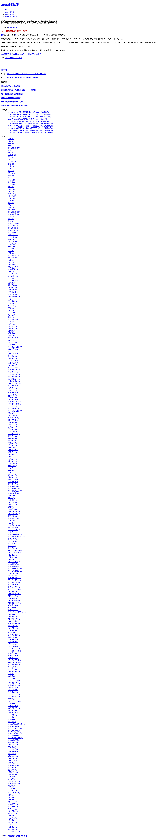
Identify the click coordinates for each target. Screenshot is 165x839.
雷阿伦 (11, 315)
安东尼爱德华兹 (14, 402)
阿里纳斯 (12, 813)
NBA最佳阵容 (14, 518)
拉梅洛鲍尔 (13, 811)
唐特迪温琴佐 (14, 635)
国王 (11, 187)
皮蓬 (11, 251)
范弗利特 (12, 557)
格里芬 (11, 523)
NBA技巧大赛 (14, 731)
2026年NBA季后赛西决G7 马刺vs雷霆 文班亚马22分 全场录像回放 (30, 123)
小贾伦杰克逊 (14, 235)
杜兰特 (12, 335)
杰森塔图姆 (13, 573)
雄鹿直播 (12, 424)
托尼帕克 (12, 294)
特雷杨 (11, 786)
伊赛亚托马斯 (14, 783)
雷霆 (11, 191)
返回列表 (4, 70)
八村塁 (11, 614)
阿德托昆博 (13, 338)
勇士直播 (12, 415)
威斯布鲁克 (13, 349)
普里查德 (12, 790)
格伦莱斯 (12, 715)
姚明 (11, 795)
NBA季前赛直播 (15, 347)
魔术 (11, 150)
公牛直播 (12, 422)
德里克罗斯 (13, 367)
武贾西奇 (12, 326)
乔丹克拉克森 (14, 626)
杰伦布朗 (12, 237)
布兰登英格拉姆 (14, 603)
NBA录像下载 (14, 793)
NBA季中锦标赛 (15, 534)
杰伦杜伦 (12, 822)
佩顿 (11, 260)
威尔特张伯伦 (14, 708)
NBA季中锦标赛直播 (16, 536)
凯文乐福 (12, 539)
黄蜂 (11, 141)
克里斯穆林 (13, 706)
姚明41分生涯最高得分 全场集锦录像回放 (12, 94)
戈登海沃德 (13, 751)
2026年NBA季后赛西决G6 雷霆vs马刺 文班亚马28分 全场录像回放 (30, 126)
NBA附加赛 (13, 767)
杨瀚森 (11, 777)
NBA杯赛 (12, 779)
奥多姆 (11, 322)
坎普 (11, 262)
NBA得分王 (13, 228)
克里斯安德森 (14, 381)
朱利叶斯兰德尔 (14, 578)
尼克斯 (12, 184)
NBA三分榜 (13, 230)
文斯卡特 (12, 761)
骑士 (11, 152)
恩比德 (11, 520)
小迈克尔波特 (14, 690)
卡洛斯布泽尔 (14, 642)
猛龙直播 (12, 438)
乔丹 (11, 219)
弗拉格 (11, 788)
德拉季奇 (12, 669)
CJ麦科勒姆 (13, 607)
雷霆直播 (12, 454)
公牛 (11, 178)
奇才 (11, 139)
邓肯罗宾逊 (13, 639)
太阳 (11, 200)
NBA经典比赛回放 (11, 16)
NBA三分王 (13, 232)
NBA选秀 (13, 269)
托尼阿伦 (12, 328)
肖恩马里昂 (13, 390)
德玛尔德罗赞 (14, 562)
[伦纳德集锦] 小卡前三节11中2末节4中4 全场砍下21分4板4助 (21, 54)
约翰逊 (11, 239)
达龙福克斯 (13, 692)
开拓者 (12, 196)
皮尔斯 (11, 310)
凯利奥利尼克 (14, 685)
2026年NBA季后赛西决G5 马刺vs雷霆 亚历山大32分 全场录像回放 (30, 128)
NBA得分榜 (13, 226)
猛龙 (11, 168)
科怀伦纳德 (8, 58)
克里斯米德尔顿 (14, 580)
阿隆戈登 (12, 516)
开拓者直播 (13, 479)
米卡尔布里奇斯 (14, 701)
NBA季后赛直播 (15, 491)
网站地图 (17, 836)
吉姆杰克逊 (13, 747)
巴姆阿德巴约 (14, 671)
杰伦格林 (12, 591)
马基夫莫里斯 (14, 683)
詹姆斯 (12, 303)
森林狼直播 (13, 420)
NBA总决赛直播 (14, 493)
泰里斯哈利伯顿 (14, 594)
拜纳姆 (11, 331)
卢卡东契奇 (13, 406)
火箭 (11, 198)
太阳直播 (12, 427)
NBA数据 (13, 276)
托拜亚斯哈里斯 (14, 651)
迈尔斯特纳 (13, 596)
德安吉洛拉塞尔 (14, 617)
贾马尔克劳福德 (14, 383)
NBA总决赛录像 (10, 14)
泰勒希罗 (12, 637)
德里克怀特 (13, 667)
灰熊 (11, 207)
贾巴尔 (11, 559)
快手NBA (12, 809)
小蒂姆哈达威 (14, 582)
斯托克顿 (12, 274)
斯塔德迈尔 (13, 763)
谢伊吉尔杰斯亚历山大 (17, 612)
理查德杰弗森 (14, 376)
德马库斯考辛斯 (14, 552)
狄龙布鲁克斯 (14, 610)
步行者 (12, 155)
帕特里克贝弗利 (14, 662)
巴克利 (12, 244)
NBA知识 (12, 543)
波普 (11, 674)
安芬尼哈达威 (14, 374)
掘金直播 (12, 470)
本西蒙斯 (12, 758)
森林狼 (12, 194)
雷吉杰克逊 (13, 687)
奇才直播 (12, 459)
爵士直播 (12, 445)
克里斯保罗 (13, 363)
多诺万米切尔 (14, 697)
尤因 (11, 253)
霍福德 (11, 699)
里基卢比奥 (13, 644)
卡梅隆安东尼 (14, 365)
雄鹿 (11, 175)
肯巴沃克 (12, 818)
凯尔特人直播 (14, 434)
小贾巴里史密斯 (14, 589)
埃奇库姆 (12, 827)
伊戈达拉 (12, 502)
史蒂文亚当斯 (14, 379)
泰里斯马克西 (14, 649)
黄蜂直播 (12, 466)
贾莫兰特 (12, 598)
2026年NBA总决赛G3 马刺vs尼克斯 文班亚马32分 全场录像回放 (29, 117)
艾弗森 (11, 283)
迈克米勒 (12, 395)
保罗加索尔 (13, 319)
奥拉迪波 (12, 774)
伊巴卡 (11, 498)
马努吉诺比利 (14, 296)
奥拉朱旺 (12, 242)
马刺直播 (12, 452)
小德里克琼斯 (14, 681)
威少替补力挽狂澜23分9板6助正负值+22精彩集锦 (23, 77)
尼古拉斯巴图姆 (14, 660)
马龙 (11, 271)
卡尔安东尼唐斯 (14, 404)
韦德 (11, 299)
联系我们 (24, 836)
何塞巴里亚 (13, 392)
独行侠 (12, 182)
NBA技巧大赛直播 (15, 729)
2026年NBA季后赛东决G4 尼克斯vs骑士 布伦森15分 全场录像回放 (30, 130)
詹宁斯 (11, 815)
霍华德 (11, 333)
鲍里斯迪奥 (13, 527)
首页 (6, 10)
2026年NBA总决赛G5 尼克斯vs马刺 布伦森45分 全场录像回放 (29, 112)
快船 (2, 35)
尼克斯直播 (13, 450)
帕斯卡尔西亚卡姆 (15, 550)
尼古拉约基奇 (14, 514)
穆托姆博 (12, 285)
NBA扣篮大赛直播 (15, 738)
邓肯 (11, 278)
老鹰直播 (12, 463)
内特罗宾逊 (13, 386)
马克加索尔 (13, 756)
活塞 (11, 205)
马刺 (11, 166)
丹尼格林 (12, 509)
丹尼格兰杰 (13, 772)
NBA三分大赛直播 (15, 733)
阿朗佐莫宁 (13, 742)
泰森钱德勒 (13, 399)
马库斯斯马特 (14, 601)
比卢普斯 (12, 290)
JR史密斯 (12, 532)
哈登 (11, 308)
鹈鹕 (11, 164)
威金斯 (11, 507)
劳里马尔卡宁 (14, 623)
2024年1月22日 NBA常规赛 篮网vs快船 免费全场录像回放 (26, 74)
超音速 (11, 248)
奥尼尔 (11, 246)
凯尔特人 (12, 162)
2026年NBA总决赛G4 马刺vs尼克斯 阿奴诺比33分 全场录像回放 (29, 114)
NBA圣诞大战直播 (15, 568)
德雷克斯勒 (13, 267)
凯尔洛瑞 (12, 548)
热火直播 (12, 468)
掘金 (11, 143)
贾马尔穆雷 (13, 646)
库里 (11, 351)
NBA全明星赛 (14, 564)
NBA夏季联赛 (14, 223)
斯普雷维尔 (13, 745)
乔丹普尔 (12, 754)
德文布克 (12, 504)
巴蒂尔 (11, 495)
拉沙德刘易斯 (14, 530)
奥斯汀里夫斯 (14, 694)
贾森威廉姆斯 (14, 781)
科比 (11, 221)
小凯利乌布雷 (14, 658)
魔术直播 (12, 475)
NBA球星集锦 (12, 27)
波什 (11, 340)
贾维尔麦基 (13, 541)
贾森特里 (12, 388)
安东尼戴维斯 (14, 370)
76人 (11, 203)
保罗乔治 (12, 358)
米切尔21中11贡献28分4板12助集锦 (10, 86)
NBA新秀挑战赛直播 (16, 724)
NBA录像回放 (10, 4)
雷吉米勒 (12, 258)
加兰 (11, 825)
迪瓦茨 (11, 717)
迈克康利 (12, 630)
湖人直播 (12, 413)
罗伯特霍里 (13, 372)
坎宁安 (11, 797)
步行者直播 (13, 440)
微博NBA (13, 802)
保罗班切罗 (13, 655)
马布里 (11, 799)
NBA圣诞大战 (14, 566)
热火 (11, 159)
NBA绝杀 (13, 806)
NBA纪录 (13, 804)
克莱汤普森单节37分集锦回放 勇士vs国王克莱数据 (14, 105)
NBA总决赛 (14, 214)
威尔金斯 (12, 710)
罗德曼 (11, 264)
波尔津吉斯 (13, 584)
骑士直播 (12, 461)
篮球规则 (12, 770)
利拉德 (12, 306)
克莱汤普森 (13, 354)
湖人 (11, 173)
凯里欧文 (12, 356)
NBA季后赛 (14, 212)
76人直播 (12, 431)
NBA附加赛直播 (14, 765)
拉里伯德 (12, 555)
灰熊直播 (12, 443)
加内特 (11, 312)
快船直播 (12, 447)
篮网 (16, 35)
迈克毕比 (12, 397)
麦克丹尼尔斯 (14, 831)
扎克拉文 (12, 653)
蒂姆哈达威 (13, 713)
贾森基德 (12, 287)
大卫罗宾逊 (13, 280)
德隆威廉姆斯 (14, 525)
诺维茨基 (12, 301)
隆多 (11, 317)
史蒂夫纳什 (13, 292)
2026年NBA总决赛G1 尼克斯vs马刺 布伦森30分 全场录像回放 (29, 121)
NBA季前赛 (13, 408)
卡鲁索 (11, 678)
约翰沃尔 (12, 722)
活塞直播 (12, 429)
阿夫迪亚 (12, 829)
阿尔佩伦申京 (14, 587)
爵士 (11, 157)
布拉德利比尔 (14, 619)
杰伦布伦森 (13, 575)
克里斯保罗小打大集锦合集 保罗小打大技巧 (13, 102)
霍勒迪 (11, 344)
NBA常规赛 (14, 148)
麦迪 (11, 216)
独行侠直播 (13, 418)
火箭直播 (12, 472)
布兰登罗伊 (13, 482)
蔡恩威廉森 (13, 605)
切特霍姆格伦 (14, 665)
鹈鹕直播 (12, 477)
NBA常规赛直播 (15, 411)
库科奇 (11, 719)
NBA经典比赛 (14, 486)
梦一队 (11, 210)
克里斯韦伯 (13, 749)
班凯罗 (11, 820)
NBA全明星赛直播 (15, 571)
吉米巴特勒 (13, 621)
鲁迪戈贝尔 (13, 628)
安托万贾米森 (14, 511)
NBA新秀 (12, 546)
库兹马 (11, 676)
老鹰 (11, 146)
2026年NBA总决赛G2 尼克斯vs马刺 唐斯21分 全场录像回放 (28, 119)
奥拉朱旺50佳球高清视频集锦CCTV (10, 98)
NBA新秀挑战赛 (14, 726)
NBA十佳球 (13, 255)
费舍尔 (11, 324)
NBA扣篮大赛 (14, 740)
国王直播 (12, 436)
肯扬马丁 (12, 342)
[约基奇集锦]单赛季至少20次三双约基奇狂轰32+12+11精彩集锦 (18, 90)
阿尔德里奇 (13, 484)
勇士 (11, 180)
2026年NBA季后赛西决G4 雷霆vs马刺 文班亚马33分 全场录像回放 (30, 133)
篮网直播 (12, 456)
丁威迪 (11, 703)
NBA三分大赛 (14, 735)
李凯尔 (11, 633)
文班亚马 (12, 500)
